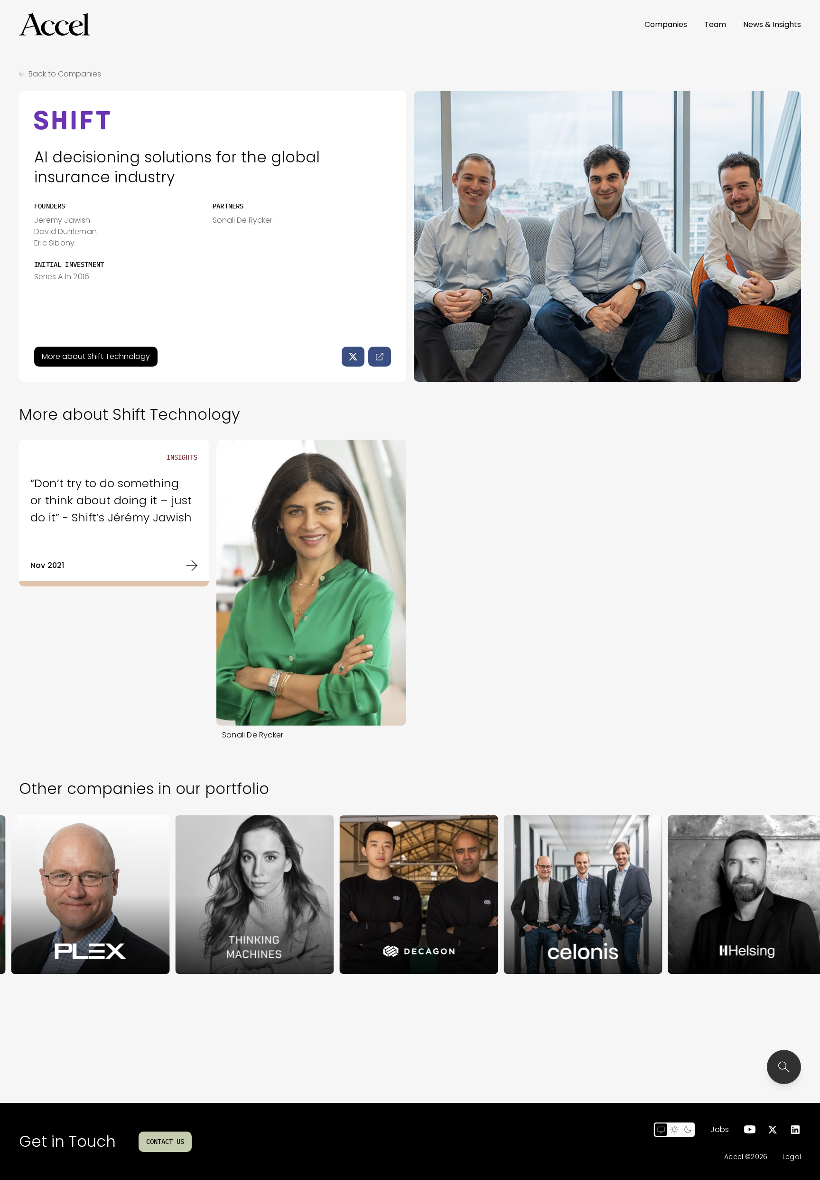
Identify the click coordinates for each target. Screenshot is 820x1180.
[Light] (674, 1129)
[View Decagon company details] (369, 894)
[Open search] (784, 1067)
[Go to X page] (772, 1129)
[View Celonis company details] (533, 894)
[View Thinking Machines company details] (205, 894)
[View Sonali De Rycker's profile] (311, 583)
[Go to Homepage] (54, 24)
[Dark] (687, 1129)
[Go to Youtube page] (749, 1129)
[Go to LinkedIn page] (795, 1129)
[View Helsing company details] (697, 894)
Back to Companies (64, 73)
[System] (661, 1129)
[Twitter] (353, 357)
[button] (54, 24)
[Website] (379, 357)
